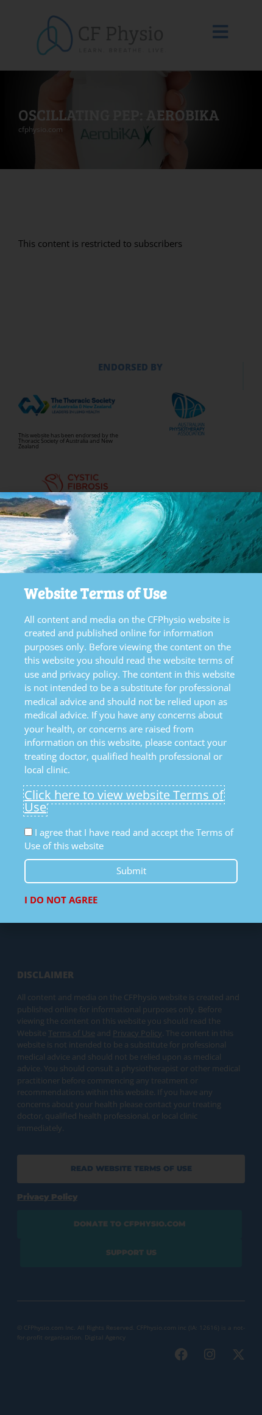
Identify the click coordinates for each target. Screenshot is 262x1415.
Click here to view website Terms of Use (124, 801)
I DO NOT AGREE (60, 900)
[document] (131, 707)
